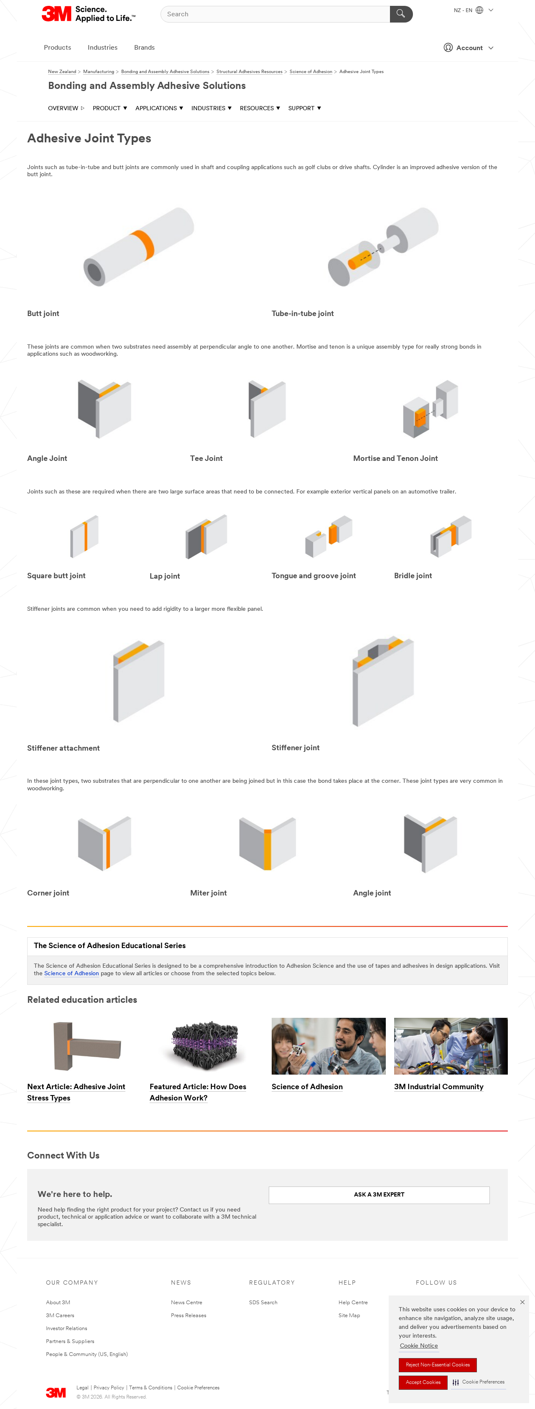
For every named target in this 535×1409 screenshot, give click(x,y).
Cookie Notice (419, 1346)
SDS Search (263, 1302)
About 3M (58, 1302)
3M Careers (60, 1315)
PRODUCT (107, 109)
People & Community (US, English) (87, 1354)
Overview (63, 109)
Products (57, 48)
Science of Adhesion (71, 974)
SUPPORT (301, 109)
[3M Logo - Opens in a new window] (89, 14)
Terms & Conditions (150, 1388)
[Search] (401, 14)
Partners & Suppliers (70, 1341)
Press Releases (188, 1315)
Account (469, 48)
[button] (478, 1382)
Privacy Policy (109, 1388)
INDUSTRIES (208, 109)
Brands (144, 48)
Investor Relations (66, 1328)
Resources (257, 109)
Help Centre (353, 1302)
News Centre (186, 1302)
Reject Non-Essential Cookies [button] (438, 1365)
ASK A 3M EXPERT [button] (379, 1195)
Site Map (349, 1315)
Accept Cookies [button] (423, 1382)
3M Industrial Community (439, 1087)
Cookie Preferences (198, 1388)
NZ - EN (464, 10)
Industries (102, 48)
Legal (82, 1388)
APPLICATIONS (156, 109)
